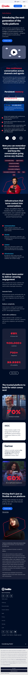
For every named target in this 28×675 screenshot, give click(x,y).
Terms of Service (6, 664)
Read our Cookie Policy (5, 673)
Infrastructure (8, 253)
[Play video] (14, 52)
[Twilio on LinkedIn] (11, 631)
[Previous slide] (7, 138)
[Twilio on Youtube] (15, 631)
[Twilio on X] (7, 631)
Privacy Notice (12, 662)
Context (6, 244)
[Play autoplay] (14, 138)
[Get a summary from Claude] (11, 596)
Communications (9, 225)
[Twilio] (5, 6)
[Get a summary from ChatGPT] (3, 596)
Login (24, 1)
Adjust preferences (14, 670)
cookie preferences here (21, 659)
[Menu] (24, 6)
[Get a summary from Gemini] (7, 596)
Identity (6, 234)
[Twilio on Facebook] (3, 631)
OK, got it (14, 668)
